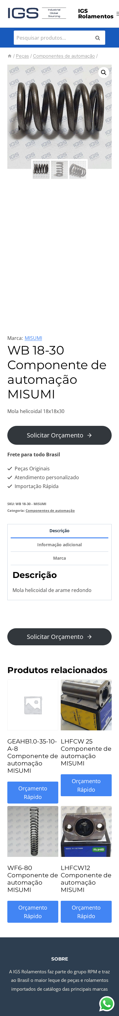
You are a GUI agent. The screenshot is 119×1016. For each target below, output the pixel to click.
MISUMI (33, 338)
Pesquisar (99, 37)
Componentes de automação (50, 510)
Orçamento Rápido (32, 793)
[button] (103, 72)
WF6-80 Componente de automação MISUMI (32, 878)
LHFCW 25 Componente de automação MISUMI (86, 752)
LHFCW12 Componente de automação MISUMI (86, 878)
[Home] (9, 56)
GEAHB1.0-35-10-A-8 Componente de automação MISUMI (32, 756)
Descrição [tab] (59, 530)
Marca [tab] (59, 558)
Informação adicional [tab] (59, 544)
